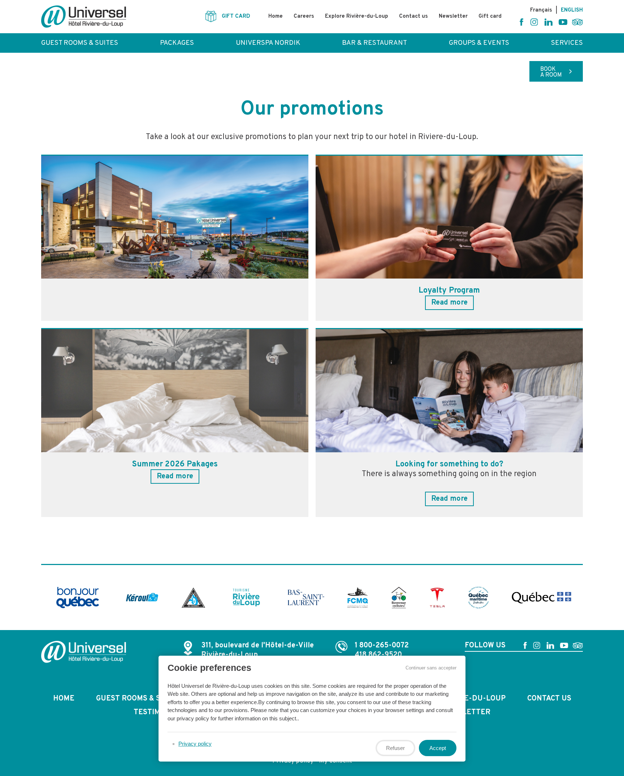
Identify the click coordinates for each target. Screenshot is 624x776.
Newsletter (453, 16)
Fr (541, 10)
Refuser (395, 748)
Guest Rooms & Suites (79, 43)
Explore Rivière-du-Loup (356, 16)
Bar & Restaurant (374, 43)
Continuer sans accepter (431, 668)
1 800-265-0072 (382, 645)
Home (275, 16)
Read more (449, 302)
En (572, 10)
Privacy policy (195, 744)
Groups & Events (479, 43)
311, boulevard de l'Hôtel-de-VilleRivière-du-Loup (257, 650)
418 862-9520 (378, 655)
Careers (304, 16)
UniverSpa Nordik (268, 43)
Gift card (490, 16)
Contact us (413, 16)
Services (567, 43)
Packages (177, 43)
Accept (437, 748)
